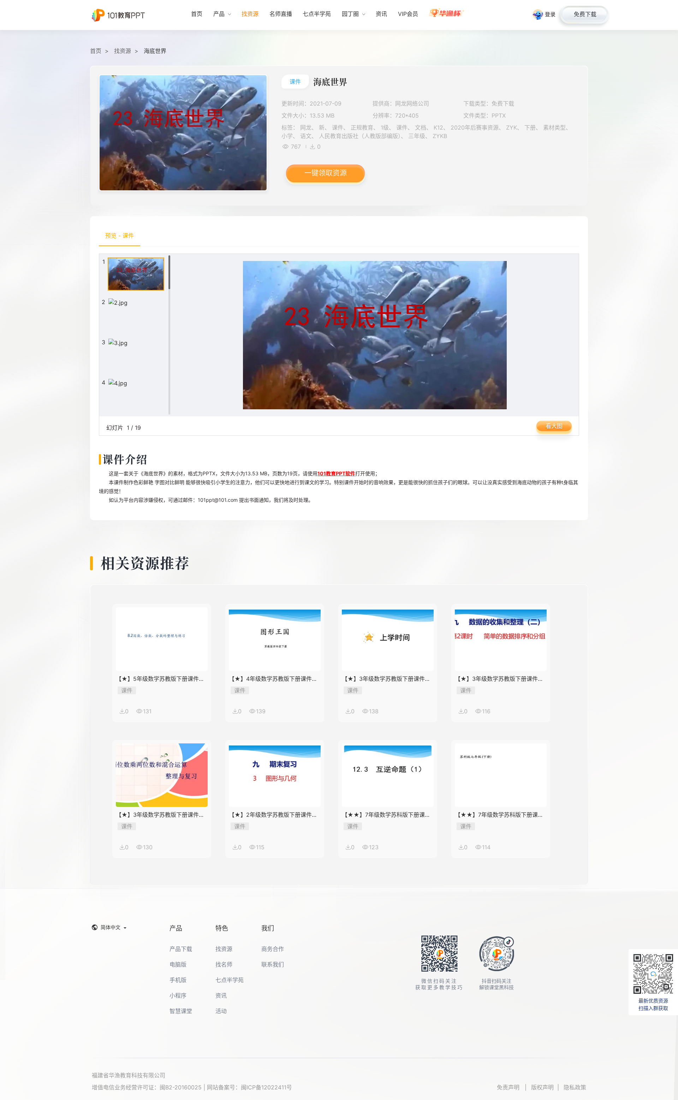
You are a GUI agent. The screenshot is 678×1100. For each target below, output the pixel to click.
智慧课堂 (181, 1011)
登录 (550, 14)
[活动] (447, 15)
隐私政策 (575, 1087)
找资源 (122, 50)
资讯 (221, 995)
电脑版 (178, 964)
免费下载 (585, 14)
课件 (295, 81)
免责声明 (509, 1087)
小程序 (178, 995)
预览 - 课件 (119, 235)
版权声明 (542, 1087)
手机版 (178, 979)
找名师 (223, 964)
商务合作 (272, 948)
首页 (95, 50)
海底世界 (155, 50)
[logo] (118, 15)
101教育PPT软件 (336, 473)
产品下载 (181, 948)
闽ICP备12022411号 (266, 1087)
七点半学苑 (229, 979)
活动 (221, 1011)
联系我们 (272, 964)
